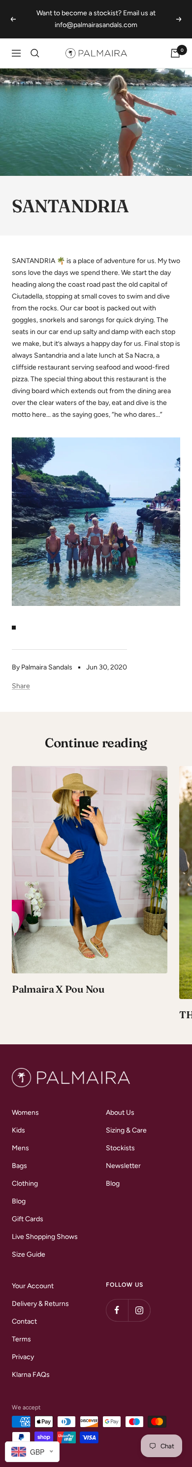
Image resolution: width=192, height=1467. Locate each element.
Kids (18, 1130)
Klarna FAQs (31, 1374)
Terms (21, 1339)
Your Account (33, 1286)
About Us (120, 1112)
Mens (20, 1148)
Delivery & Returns (40, 1304)
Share (21, 686)
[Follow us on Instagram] (139, 1310)
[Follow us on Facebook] (117, 1310)
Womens (25, 1112)
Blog (19, 1201)
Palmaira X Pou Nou (58, 989)
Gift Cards (27, 1219)
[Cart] (175, 53)
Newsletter (123, 1166)
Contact (24, 1321)
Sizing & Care (126, 1130)
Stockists (120, 1148)
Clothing (25, 1183)
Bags (19, 1166)
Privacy (23, 1357)
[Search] (35, 53)
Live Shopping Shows (45, 1237)
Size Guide (28, 1254)
